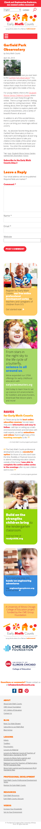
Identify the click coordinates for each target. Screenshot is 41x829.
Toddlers (7, 743)
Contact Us (8, 713)
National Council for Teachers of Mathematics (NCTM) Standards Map (20, 764)
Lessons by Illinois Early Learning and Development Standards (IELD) (17, 759)
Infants (6, 740)
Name (8, 215)
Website (8, 236)
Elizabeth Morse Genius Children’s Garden (20, 94)
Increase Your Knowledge (13, 809)
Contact (26, 9)
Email (7, 226)
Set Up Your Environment (13, 812)
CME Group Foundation (12, 707)
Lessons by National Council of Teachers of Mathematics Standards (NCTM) (19, 754)
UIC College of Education (13, 710)
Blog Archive (8, 730)
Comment (10, 184)
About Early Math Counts (13, 704)
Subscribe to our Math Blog (14, 727)
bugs (9, 153)
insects (25, 155)
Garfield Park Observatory (19, 78)
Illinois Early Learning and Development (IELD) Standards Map (20, 769)
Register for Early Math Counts (15, 785)
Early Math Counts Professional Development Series (20, 781)
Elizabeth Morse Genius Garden (23, 153)
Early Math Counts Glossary (14, 799)
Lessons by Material (11, 750)
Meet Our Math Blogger (12, 724)
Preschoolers (8, 746)
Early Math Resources (11, 795)
